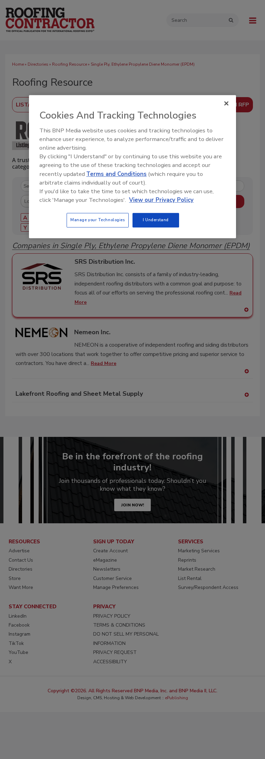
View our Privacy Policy (161, 200)
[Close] (226, 103)
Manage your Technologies (97, 220)
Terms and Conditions (116, 174)
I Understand (156, 220)
